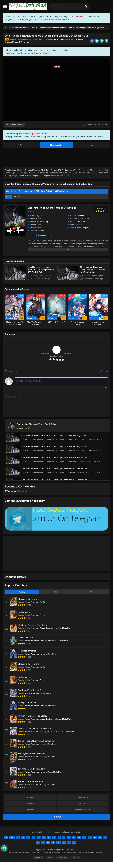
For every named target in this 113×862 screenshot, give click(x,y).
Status (82, 795)
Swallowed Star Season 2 (29, 681)
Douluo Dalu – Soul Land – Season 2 (34, 720)
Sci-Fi (42, 593)
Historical (57, 620)
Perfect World (24, 603)
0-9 (12, 829)
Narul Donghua (60, 39)
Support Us (38, 849)
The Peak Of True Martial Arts (31, 773)
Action (31, 236)
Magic (49, 763)
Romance (70, 723)
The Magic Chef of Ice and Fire (32, 760)
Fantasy (52, 236)
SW (19, 197)
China (39, 225)
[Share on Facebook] (92, 41)
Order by (81, 801)
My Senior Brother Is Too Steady (32, 616)
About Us (75, 849)
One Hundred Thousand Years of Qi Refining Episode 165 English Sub (93, 269)
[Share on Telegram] (107, 41)
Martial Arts (66, 620)
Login (105, 371)
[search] (86, 6)
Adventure (42, 236)
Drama (42, 620)
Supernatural (63, 632)
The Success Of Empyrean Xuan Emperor (37, 732)
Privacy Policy (62, 849)
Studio (29, 795)
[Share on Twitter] (97, 41)
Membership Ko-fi (82, 16)
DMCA (50, 849)
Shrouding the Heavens (28, 590)
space (48, 685)
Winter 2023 (82, 222)
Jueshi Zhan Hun (25, 629)
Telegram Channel (42, 53)
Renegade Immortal (27, 642)
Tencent (80, 215)
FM (14, 197)
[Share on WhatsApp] (102, 41)
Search (57, 808)
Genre (29, 789)
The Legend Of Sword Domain (31, 745)
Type (29, 801)
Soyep (38, 219)
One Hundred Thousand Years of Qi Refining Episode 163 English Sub (41, 269)
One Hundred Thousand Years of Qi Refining (36, 424)
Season (82, 789)
